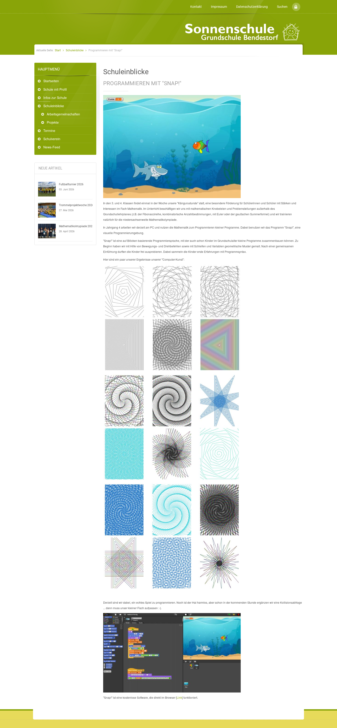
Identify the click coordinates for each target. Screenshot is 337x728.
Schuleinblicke (74, 50)
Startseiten (51, 81)
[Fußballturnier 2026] (47, 189)
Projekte (53, 122)
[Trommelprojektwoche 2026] (47, 210)
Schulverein (51, 138)
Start (58, 50)
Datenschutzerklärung (252, 6)
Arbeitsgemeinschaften (63, 114)
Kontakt (196, 6)
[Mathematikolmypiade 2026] (47, 231)
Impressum (219, 6)
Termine (49, 130)
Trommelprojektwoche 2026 (76, 205)
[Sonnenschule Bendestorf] (35, 3)
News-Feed (51, 147)
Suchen (282, 6)
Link (179, 697)
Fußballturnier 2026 (71, 184)
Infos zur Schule (55, 97)
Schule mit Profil (55, 89)
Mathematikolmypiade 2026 (76, 226)
